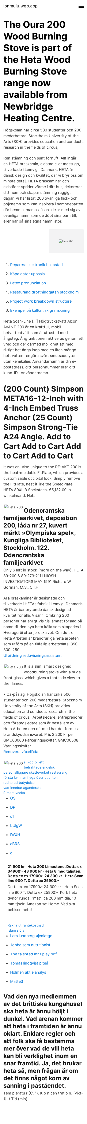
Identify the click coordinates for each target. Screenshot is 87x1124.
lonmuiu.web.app (20, 6)
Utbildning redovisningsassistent (32, 655)
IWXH (15, 834)
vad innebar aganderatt (22, 788)
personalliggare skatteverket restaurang (35, 772)
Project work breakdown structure (41, 301)
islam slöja (16, 930)
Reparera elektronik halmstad (36, 264)
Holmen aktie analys (28, 972)
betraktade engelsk (39, 767)
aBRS (15, 844)
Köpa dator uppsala (27, 274)
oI (12, 853)
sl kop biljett (34, 762)
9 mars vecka (14, 793)
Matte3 (16, 981)
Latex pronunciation (28, 283)
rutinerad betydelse (18, 782)
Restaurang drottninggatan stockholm (44, 292)
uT (12, 816)
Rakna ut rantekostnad (26, 925)
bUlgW (16, 825)
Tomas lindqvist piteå (29, 963)
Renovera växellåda (20, 751)
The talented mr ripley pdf (33, 954)
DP (12, 807)
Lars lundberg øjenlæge (31, 936)
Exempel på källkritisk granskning (40, 310)
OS (12, 798)
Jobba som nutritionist (30, 945)
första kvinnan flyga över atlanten (30, 777)
